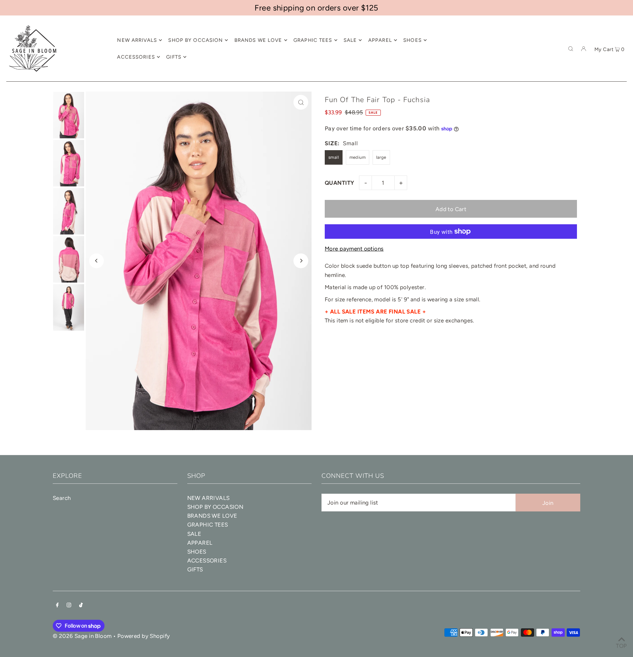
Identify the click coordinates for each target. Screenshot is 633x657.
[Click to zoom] (300, 102)
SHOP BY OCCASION (215, 507)
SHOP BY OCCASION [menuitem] (195, 40)
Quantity (339, 182)
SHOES (196, 551)
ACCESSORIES (207, 560)
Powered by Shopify (143, 636)
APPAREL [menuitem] (380, 40)
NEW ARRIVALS (208, 498)
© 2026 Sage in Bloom (82, 636)
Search (62, 498)
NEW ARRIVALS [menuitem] (137, 40)
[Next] (300, 260)
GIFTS (195, 569)
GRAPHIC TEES (207, 524)
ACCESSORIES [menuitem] (136, 57)
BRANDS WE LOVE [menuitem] (258, 40)
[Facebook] (57, 605)
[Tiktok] (81, 605)
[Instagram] (69, 605)
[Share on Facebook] (625, 113)
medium (357, 157)
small (333, 157)
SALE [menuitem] (350, 40)
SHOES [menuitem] (412, 40)
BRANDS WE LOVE (212, 515)
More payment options (354, 248)
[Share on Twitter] (625, 129)
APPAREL (200, 542)
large (381, 157)
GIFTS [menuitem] (173, 57)
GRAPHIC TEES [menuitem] (312, 40)
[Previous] (96, 260)
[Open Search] (570, 48)
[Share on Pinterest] (625, 146)
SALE (194, 534)
